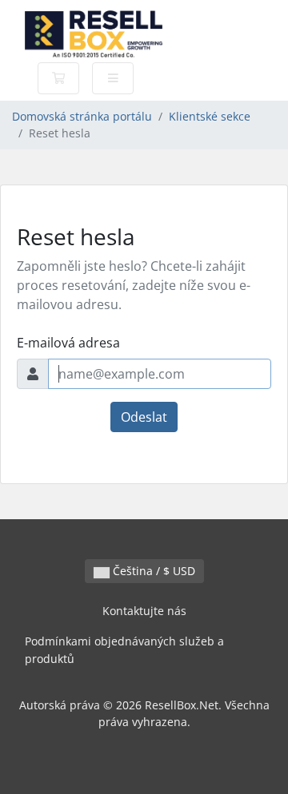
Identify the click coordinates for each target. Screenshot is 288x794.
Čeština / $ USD (152, 570)
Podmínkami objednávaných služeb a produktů (124, 649)
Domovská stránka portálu (82, 116)
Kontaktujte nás (144, 610)
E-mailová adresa (68, 342)
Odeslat (144, 417)
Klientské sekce (209, 116)
